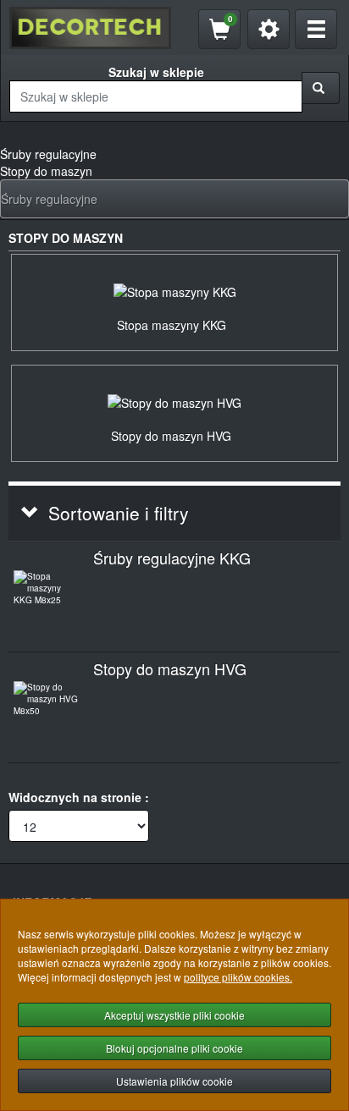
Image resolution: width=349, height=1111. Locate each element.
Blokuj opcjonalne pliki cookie (174, 1048)
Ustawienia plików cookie (174, 1081)
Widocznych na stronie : (78, 797)
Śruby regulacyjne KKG (172, 558)
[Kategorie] (316, 29)
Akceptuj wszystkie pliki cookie (174, 1015)
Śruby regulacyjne (49, 198)
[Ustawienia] (268, 29)
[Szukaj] (321, 88)
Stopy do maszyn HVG (170, 668)
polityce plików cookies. (238, 977)
